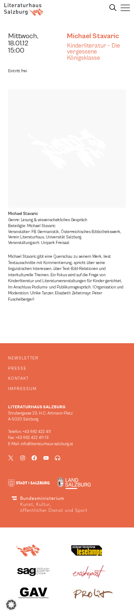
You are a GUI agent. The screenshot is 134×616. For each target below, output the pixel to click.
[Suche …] (113, 8)
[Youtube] (46, 458)
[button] (11, 604)
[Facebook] (34, 458)
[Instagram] (23, 458)
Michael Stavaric (93, 36)
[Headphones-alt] (57, 458)
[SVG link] (23, 9)
